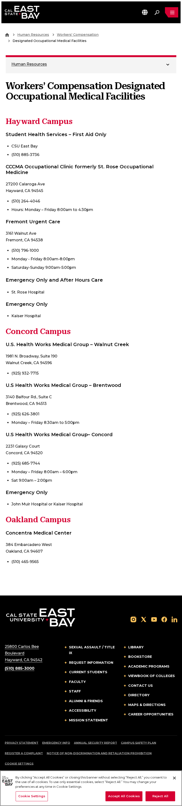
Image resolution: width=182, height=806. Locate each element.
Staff (75, 691)
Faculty (77, 682)
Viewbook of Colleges (151, 676)
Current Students (88, 672)
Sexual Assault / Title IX (92, 650)
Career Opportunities (150, 714)
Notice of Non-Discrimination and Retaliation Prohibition (99, 753)
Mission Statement (88, 720)
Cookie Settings (19, 763)
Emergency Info (56, 743)
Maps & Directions (147, 705)
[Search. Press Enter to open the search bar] (157, 12)
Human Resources (33, 34)
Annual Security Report (95, 743)
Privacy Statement (21, 743)
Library (136, 647)
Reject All (160, 796)
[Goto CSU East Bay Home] (7, 34)
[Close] (174, 778)
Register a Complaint (24, 753)
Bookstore (140, 657)
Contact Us (140, 685)
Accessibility (82, 710)
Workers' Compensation (78, 34)
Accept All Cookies (124, 796)
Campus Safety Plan (138, 743)
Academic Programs (148, 666)
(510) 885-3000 (19, 668)
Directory (139, 695)
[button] (145, 12)
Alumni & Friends (86, 701)
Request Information (91, 662)
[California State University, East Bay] (41, 617)
